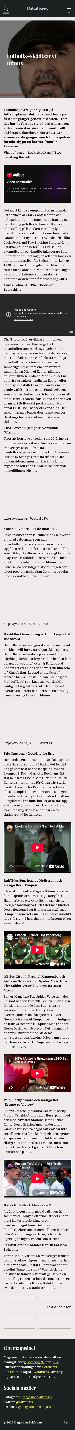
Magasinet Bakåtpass (28, 1422)
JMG (55, 1362)
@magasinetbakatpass (35, 1397)
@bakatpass (24, 1402)
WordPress (41, 1371)
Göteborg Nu (36, 1362)
